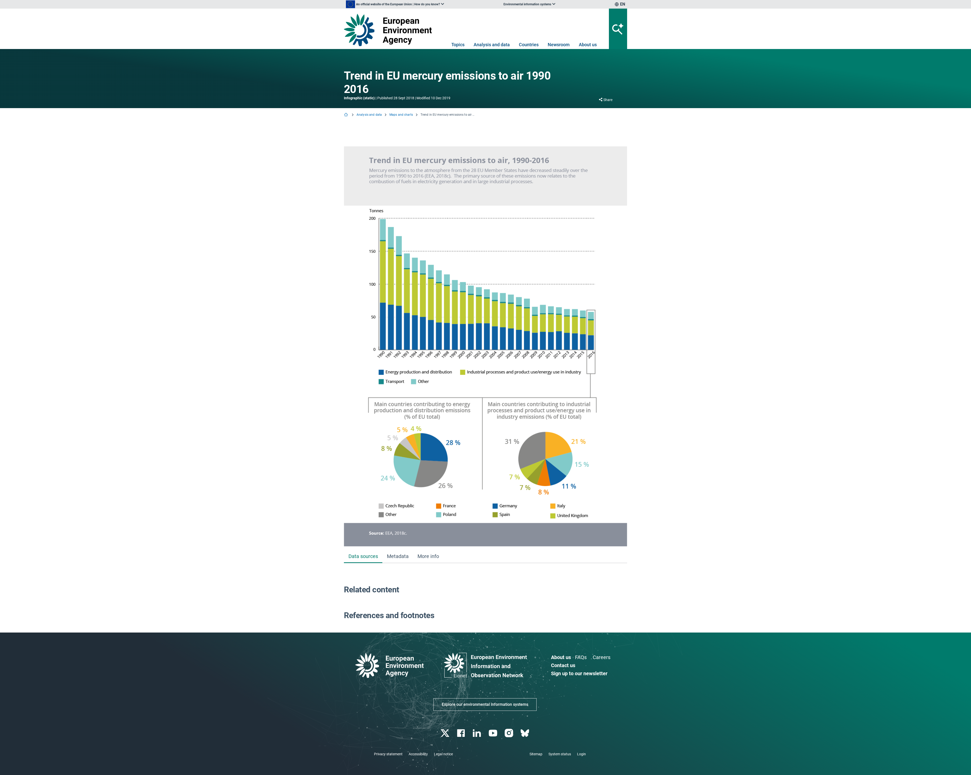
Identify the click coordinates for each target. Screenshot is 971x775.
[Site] (390, 30)
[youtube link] (493, 733)
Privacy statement (388, 754)
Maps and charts (401, 114)
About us (588, 44)
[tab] (363, 556)
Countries (529, 44)
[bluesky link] (525, 733)
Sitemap (535, 754)
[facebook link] (461, 733)
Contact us (563, 665)
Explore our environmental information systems (485, 704)
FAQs (581, 657)
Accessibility (418, 754)
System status (559, 754)
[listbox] (395, 4)
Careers (601, 657)
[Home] (346, 115)
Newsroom (559, 44)
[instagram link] (509, 733)
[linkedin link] (477, 733)
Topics (458, 44)
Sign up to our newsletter (579, 673)
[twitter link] (445, 733)
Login (581, 754)
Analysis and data (492, 44)
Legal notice (443, 754)
